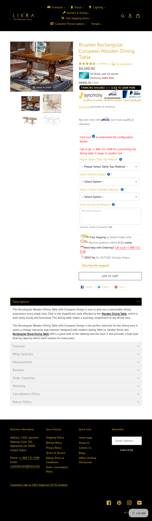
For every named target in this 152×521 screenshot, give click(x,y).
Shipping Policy (55, 437)
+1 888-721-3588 (29, 458)
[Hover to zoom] (41, 66)
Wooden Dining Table (114, 313)
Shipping (84, 106)
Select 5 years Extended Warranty (100, 189)
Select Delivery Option (93, 174)
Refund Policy (54, 443)
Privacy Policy (54, 448)
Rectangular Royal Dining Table (31, 334)
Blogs (82, 453)
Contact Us (85, 448)
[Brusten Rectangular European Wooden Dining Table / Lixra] (31, 103)
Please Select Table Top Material (99, 159)
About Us (84, 443)
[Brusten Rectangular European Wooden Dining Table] (52, 120)
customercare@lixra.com (25, 466)
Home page (85, 437)
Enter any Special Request (95, 204)
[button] (87, 63)
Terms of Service (55, 453)
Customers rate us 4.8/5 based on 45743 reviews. (39, 485)
